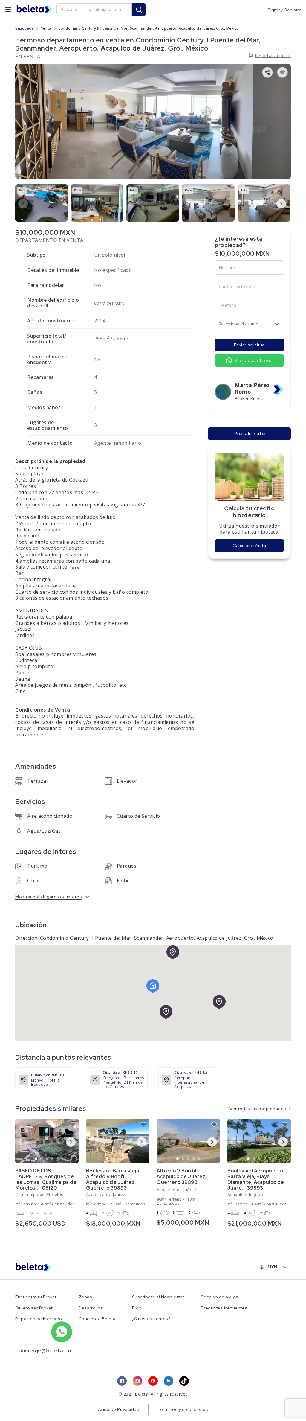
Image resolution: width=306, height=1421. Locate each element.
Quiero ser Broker (34, 1308)
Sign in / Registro (285, 9)
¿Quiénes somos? (151, 1318)
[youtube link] (153, 1381)
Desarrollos (91, 1308)
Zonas (85, 1297)
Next (276, 203)
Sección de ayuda (219, 1297)
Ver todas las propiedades (258, 1108)
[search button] (139, 9)
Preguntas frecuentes (224, 1308)
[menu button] (8, 10)
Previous (18, 203)
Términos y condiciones (182, 1409)
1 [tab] (36, 1158)
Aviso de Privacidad (119, 1409)
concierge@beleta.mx (43, 1350)
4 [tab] (52, 1158)
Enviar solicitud (249, 345)
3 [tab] (47, 1158)
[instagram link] (137, 1381)
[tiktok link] (184, 1381)
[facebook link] (122, 1381)
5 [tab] (57, 1158)
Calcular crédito (249, 545)
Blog (137, 1308)
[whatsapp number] (61, 1331)
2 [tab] (41, 1158)
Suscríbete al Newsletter (158, 1297)
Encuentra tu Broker (36, 1297)
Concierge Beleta (97, 1318)
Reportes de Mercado (38, 1318)
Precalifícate (249, 433)
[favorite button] (282, 72)
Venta (46, 28)
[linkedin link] (168, 1381)
